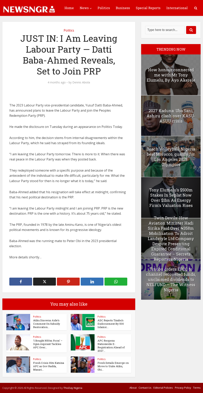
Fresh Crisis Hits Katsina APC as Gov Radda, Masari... (48, 366)
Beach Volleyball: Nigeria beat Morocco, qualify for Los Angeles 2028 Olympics (171, 156)
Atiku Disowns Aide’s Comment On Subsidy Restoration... (46, 324)
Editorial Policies (163, 387)
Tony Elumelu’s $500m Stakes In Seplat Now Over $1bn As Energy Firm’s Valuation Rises (171, 197)
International (177, 8)
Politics (104, 8)
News (84, 8)
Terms (197, 387)
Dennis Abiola (81, 82)
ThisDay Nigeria (72, 388)
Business (123, 8)
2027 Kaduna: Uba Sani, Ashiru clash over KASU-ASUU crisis (171, 116)
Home (69, 8)
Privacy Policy (183, 387)
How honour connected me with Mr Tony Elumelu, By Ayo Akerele (171, 75)
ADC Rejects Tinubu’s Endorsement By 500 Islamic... (111, 324)
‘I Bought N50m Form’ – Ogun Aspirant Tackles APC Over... (47, 344)
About (133, 387)
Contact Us (145, 387)
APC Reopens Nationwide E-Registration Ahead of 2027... (111, 345)
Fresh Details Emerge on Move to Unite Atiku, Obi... (113, 366)
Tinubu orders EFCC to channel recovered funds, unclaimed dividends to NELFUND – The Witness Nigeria (171, 279)
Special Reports (148, 8)
